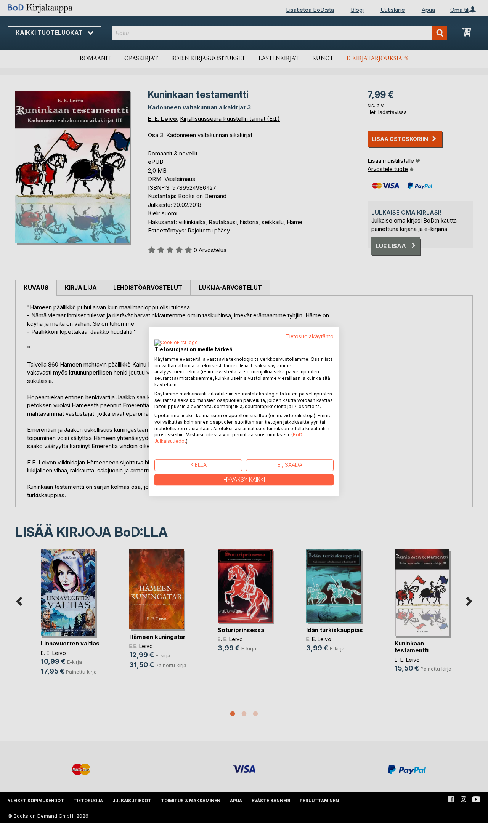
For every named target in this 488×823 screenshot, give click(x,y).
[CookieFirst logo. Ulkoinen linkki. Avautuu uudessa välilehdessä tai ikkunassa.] (176, 342)
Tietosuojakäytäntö (310, 336)
